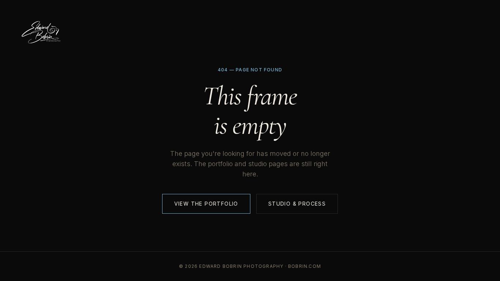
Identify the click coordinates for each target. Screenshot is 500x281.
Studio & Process (297, 204)
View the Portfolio (206, 204)
